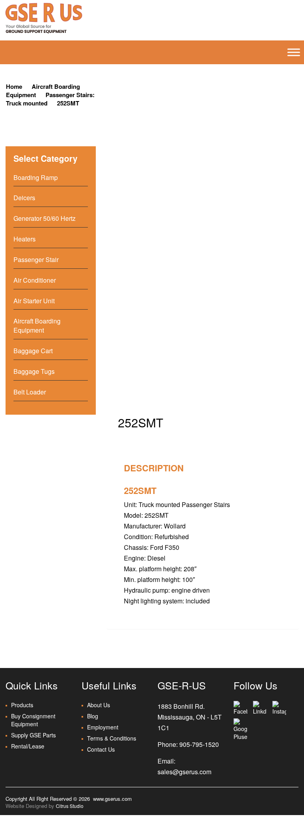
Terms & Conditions (111, 738)
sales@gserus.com (184, 771)
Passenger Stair (36, 259)
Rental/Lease (27, 746)
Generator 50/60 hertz (44, 218)
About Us (98, 705)
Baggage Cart (33, 350)
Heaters (24, 238)
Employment (102, 727)
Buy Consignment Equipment (33, 720)
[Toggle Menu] (293, 52)
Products (22, 705)
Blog (92, 716)
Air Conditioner (34, 280)
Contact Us (101, 749)
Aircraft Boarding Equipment (37, 325)
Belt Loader (29, 391)
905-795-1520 (199, 744)
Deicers (24, 197)
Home (14, 86)
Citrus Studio (70, 805)
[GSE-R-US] (43, 18)
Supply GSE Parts (33, 735)
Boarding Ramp (35, 177)
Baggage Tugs (34, 371)
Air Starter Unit (34, 300)
